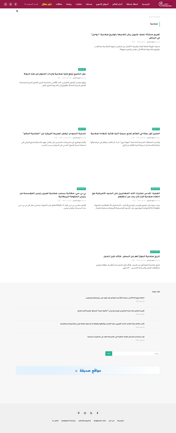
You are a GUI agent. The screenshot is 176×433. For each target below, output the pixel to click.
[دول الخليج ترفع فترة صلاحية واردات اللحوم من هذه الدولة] (51, 51)
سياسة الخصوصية (69, 421)
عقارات (79, 4)
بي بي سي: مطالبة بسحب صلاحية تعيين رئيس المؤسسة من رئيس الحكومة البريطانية (53, 195)
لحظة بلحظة (132, 4)
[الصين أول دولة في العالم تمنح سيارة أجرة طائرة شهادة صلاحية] (125, 110)
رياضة (69, 4)
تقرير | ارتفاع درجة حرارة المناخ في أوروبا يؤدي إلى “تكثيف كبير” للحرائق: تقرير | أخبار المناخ (111, 311)
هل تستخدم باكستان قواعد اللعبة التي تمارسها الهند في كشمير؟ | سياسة (116, 337)
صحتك (89, 4)
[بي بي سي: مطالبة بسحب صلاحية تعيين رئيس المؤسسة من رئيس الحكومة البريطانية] (51, 170)
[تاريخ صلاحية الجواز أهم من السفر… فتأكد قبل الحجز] (125, 233)
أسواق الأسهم (102, 4)
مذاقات (59, 4)
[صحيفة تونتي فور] (164, 4)
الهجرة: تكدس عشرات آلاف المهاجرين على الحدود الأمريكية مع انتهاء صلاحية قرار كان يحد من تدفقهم (126, 195)
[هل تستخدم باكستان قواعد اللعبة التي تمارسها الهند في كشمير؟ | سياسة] (153, 340)
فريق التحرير (150, 42)
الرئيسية (146, 4)
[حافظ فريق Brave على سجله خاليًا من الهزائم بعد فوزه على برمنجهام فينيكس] (153, 301)
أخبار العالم (117, 4)
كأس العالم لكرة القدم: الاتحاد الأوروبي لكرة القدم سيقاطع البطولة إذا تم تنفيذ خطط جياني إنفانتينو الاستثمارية (102, 324)
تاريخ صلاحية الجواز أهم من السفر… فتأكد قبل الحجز (132, 256)
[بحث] (17, 11)
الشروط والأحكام (85, 421)
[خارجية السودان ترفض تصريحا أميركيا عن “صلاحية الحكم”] (51, 110)
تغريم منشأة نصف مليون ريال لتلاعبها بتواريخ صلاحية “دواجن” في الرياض (125, 36)
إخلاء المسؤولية (100, 421)
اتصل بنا (55, 421)
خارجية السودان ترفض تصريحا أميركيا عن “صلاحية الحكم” (54, 134)
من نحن (111, 421)
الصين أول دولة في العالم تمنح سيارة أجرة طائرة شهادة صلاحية (125, 134)
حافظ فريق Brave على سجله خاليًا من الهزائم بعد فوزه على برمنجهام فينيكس (115, 298)
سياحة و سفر (155, 251)
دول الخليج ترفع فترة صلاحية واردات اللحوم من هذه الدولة (55, 74)
